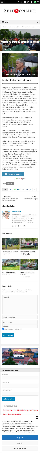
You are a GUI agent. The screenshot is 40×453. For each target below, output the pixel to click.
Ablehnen (20, 443)
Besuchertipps (9, 50)
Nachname (5, 382)
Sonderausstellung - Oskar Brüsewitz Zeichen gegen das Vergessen (20, 410)
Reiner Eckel (16, 212)
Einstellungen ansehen (20, 448)
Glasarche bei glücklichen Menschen (27, 273)
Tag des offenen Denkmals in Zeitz (12, 414)
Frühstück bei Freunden (8, 272)
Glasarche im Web (14, 174)
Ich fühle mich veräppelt (31, 198)
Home (2, 50)
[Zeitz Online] (20, 11)
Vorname (5, 375)
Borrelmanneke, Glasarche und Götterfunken (27, 252)
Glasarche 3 (10, 184)
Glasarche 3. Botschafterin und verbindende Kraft (10, 199)
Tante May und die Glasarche (10, 251)
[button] (37, 417)
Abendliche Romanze (22, 27)
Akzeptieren (20, 437)
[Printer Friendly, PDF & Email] (20, 178)
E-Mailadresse (6, 390)
